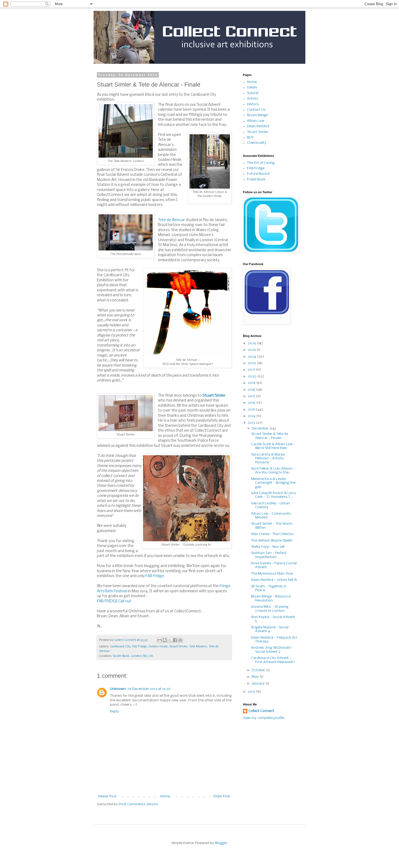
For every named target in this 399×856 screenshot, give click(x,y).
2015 (252, 409)
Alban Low (255, 121)
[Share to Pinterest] (180, 640)
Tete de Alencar (171, 220)
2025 (252, 350)
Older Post (221, 796)
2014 (252, 416)
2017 (252, 396)
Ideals (252, 87)
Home (165, 796)
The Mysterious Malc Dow (272, 573)
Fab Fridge (139, 646)
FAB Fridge (255, 168)
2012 (252, 691)
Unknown (118, 689)
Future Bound (258, 174)
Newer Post (107, 796)
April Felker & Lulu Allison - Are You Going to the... (273, 470)
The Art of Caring (260, 163)
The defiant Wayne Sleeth (272, 540)
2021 (252, 369)
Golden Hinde (158, 646)
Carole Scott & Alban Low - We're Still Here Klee (273, 446)
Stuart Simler (214, 396)
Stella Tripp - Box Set (268, 547)
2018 (252, 390)
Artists (252, 98)
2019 (252, 383)
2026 (252, 343)
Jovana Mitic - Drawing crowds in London (269, 608)
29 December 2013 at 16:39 (148, 689)
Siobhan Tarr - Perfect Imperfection (269, 555)
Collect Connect (261, 711)
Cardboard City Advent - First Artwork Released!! (273, 660)
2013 (252, 423)
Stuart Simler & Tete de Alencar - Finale (269, 436)
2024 (252, 356)
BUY (250, 137)
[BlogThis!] (164, 640)
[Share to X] (170, 640)
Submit (253, 93)
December (260, 428)
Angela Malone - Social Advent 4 (270, 629)
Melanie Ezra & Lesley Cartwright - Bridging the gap (273, 483)
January (258, 683)
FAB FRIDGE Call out (114, 601)
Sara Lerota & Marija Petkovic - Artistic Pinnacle (268, 458)
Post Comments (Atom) (138, 804)
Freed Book (256, 179)
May (255, 677)
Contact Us (256, 110)
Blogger (221, 843)
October (259, 670)
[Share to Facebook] (175, 640)
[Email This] (159, 640)
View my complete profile (263, 718)
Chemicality (256, 143)
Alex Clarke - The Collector (272, 534)
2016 (252, 403)
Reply (114, 711)
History (253, 104)
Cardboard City (120, 646)
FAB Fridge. (155, 576)
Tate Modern (198, 646)
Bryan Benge (257, 115)
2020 (252, 376)
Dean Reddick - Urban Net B (274, 580)
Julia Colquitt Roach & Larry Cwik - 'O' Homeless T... (273, 495)
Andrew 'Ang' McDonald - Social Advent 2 (272, 649)
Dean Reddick (258, 126)
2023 (252, 363)
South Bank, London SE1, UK (133, 656)
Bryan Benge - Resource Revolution (270, 598)
